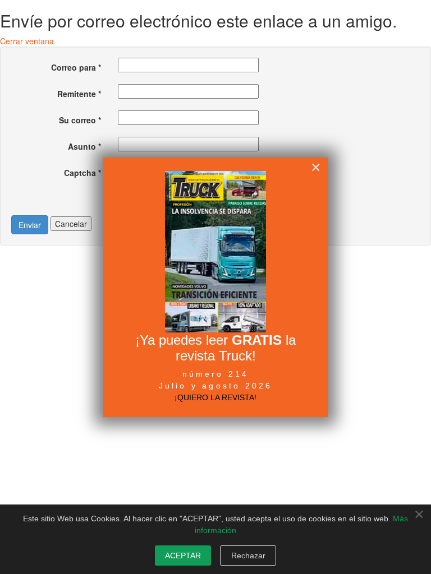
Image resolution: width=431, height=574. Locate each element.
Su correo (80, 120)
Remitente (79, 93)
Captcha (82, 172)
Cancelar (71, 223)
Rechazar (248, 555)
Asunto (84, 146)
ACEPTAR (183, 555)
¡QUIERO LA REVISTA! (215, 397)
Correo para (76, 67)
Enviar (30, 224)
